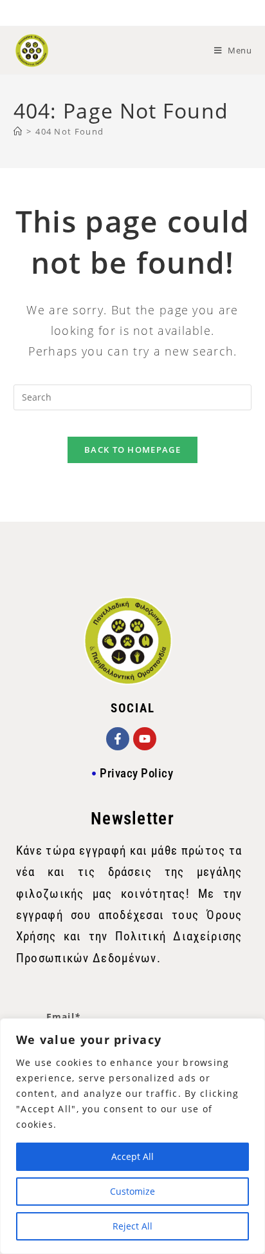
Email (63, 1017)
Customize (132, 1191)
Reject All (132, 1226)
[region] (132, 1136)
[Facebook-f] (117, 738)
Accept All (132, 1156)
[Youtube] (144, 738)
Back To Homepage (132, 449)
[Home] (18, 131)
